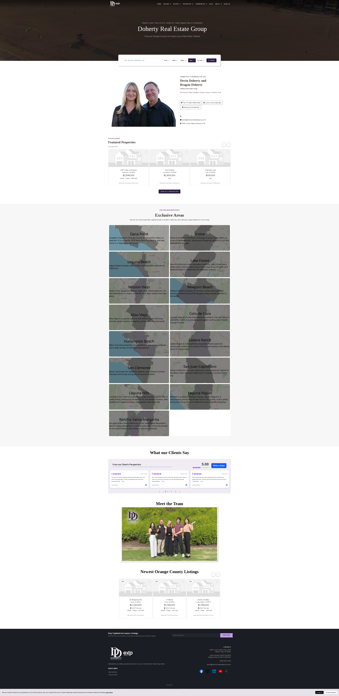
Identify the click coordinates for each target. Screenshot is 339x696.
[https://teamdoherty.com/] (115, 4)
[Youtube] (220, 671)
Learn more (109, 692)
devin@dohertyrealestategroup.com (194, 120)
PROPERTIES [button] (187, 4)
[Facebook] (201, 671)
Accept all (319, 692)
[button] (206, 4)
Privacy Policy (170, 684)
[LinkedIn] (214, 671)
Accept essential (331, 692)
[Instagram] (208, 671)
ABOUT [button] (217, 4)
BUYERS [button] (176, 4)
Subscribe (226, 635)
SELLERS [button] (166, 4)
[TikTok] (227, 671)
